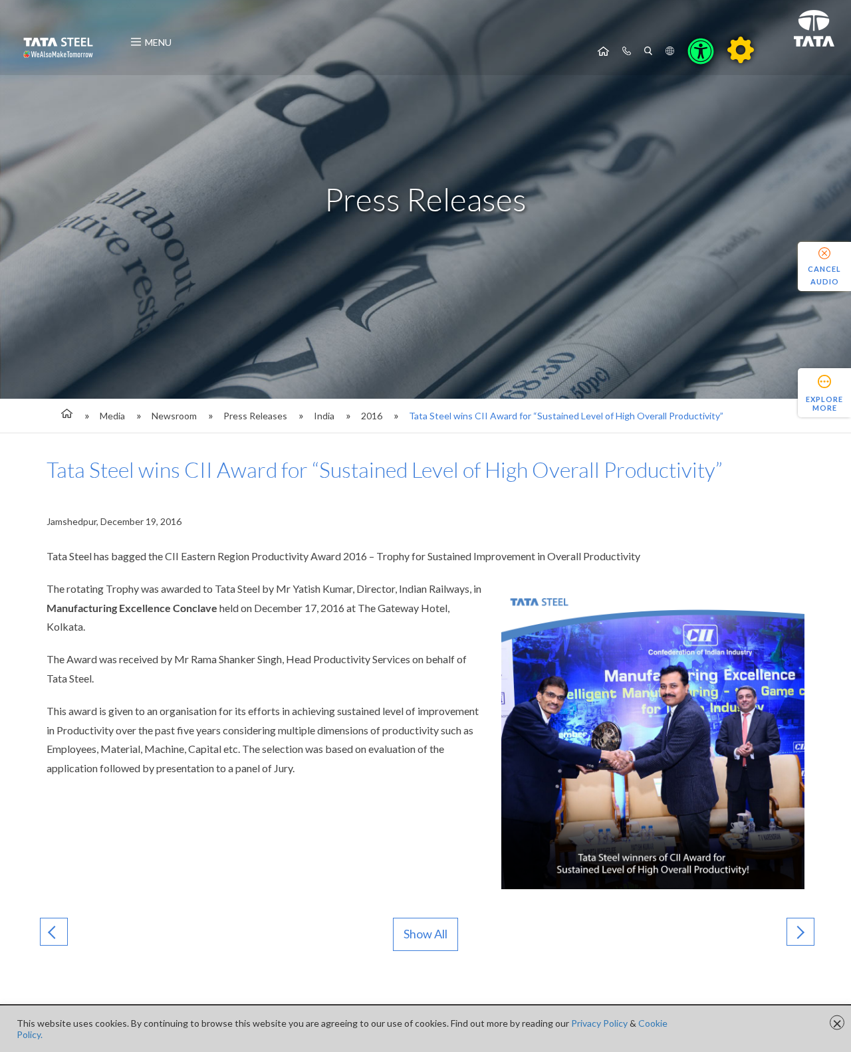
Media (112, 415)
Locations (670, 51)
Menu (158, 42)
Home (603, 51)
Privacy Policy (599, 1023)
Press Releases (255, 415)
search (648, 51)
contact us (626, 51)
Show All (425, 933)
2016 (371, 415)
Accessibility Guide (740, 50)
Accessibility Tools (700, 51)
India (324, 415)
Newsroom (174, 415)
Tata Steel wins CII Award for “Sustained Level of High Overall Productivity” (566, 415)
